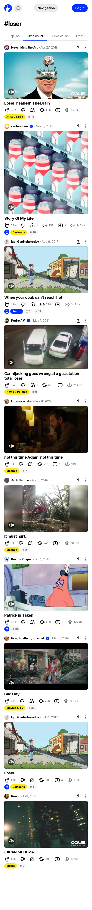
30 (31, 708)
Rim (14, 796)
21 (25, 550)
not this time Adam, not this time (33, 457)
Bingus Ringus (21, 559)
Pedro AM (18, 320)
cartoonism (19, 126)
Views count (59, 36)
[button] (6, 110)
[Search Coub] (18, 8)
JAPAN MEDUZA (19, 852)
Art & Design (14, 116)
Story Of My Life (19, 218)
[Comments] (32, 110)
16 (31, 117)
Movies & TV (14, 707)
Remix (16, 311)
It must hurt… (16, 536)
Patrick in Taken (18, 615)
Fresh (79, 36)
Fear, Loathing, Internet (27, 638)
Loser (9, 773)
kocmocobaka (21, 401)
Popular (14, 36)
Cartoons (18, 232)
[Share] (78, 47)
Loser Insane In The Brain (27, 103)
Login (79, 8)
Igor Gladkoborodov (25, 241)
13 (38, 311)
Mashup (11, 470)
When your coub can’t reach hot (33, 297)
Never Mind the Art (24, 47)
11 (32, 787)
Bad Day (11, 694)
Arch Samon (20, 480)
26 (15, 629)
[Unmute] (11, 92)
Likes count (35, 36)
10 (33, 232)
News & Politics (16, 391)
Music (10, 865)
